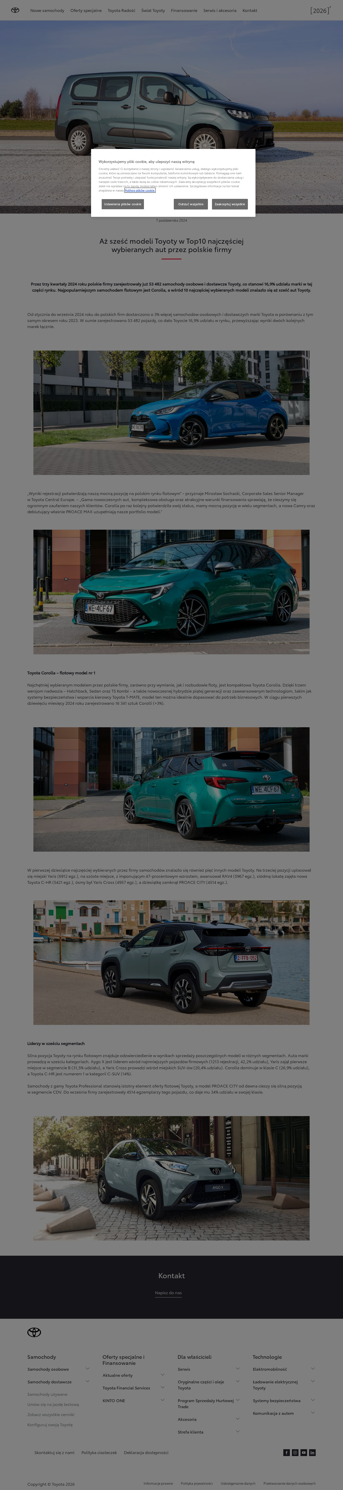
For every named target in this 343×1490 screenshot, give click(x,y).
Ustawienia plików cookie (122, 204)
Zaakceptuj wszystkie (230, 204)
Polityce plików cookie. (140, 190)
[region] (173, 183)
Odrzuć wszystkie (190, 204)
